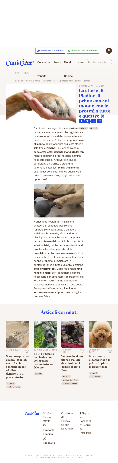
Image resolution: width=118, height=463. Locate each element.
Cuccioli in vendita (43, 69)
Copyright (67, 428)
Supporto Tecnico (48, 431)
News (81, 62)
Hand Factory (76, 457)
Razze (57, 62)
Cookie (65, 424)
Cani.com (19, 62)
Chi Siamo (49, 413)
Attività (30, 62)
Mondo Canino (68, 69)
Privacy (65, 420)
